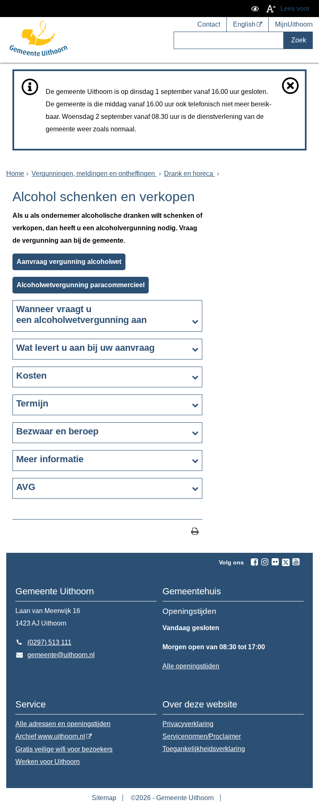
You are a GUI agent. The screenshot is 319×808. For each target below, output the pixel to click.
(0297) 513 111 (43, 642)
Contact (208, 24)
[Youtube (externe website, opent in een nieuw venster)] (296, 562)
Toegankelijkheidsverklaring (203, 748)
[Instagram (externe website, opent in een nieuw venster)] (265, 562)
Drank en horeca (189, 173)
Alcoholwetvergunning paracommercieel (81, 284)
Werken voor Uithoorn (47, 761)
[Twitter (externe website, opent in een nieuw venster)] (285, 562)
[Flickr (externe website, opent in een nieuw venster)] (275, 562)
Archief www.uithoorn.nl (50, 736)
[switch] (255, 8)
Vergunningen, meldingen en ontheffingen (94, 173)
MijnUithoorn (294, 24)
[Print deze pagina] (195, 532)
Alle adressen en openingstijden (62, 723)
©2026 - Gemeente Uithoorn (172, 797)
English (244, 24)
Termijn (32, 403)
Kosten (31, 375)
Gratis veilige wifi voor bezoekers (64, 749)
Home (15, 173)
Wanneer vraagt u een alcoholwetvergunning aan (81, 314)
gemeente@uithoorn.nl (55, 654)
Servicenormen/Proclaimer (201, 736)
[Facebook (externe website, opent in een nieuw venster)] (254, 562)
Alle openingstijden (190, 666)
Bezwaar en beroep (57, 431)
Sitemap (104, 797)
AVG (25, 487)
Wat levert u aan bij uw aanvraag (85, 347)
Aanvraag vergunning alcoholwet (69, 261)
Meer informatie (49, 459)
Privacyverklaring (187, 723)
